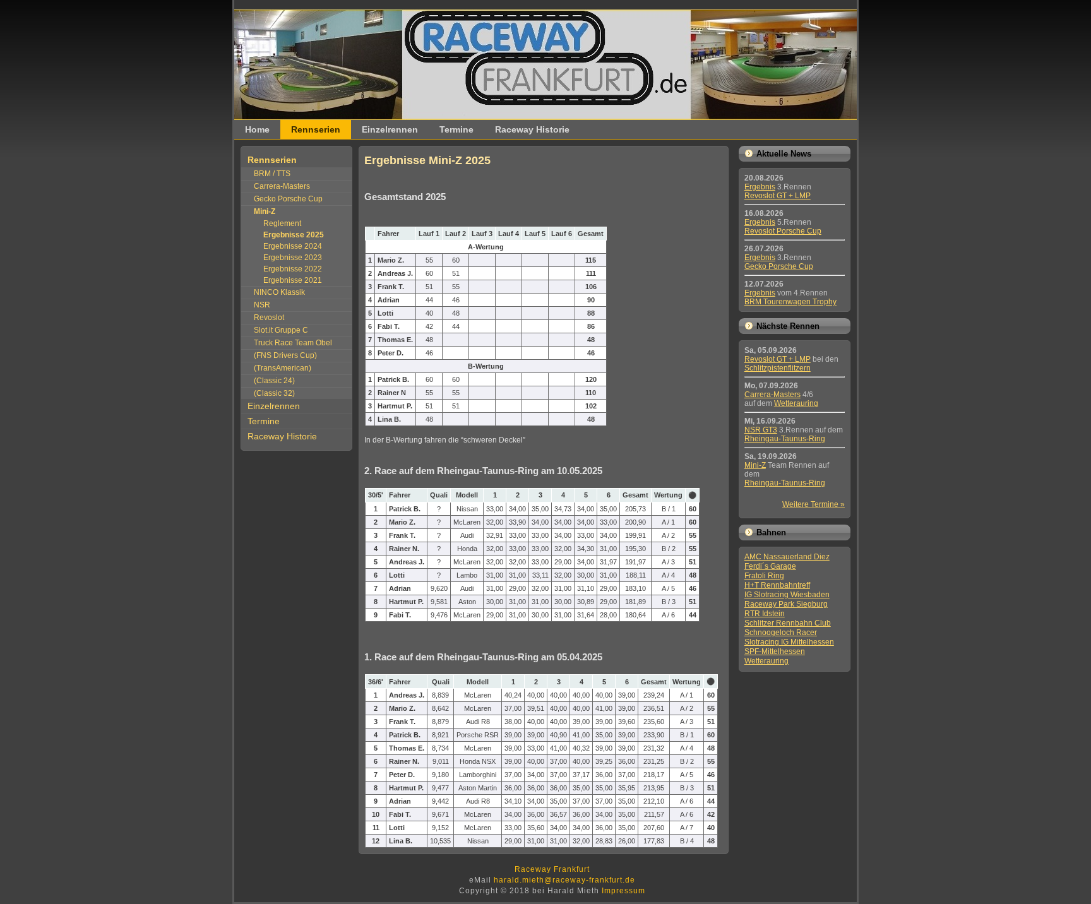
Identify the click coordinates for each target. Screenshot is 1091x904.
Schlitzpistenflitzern (777, 368)
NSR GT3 (760, 429)
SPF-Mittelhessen (774, 651)
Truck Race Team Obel (293, 342)
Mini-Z (755, 465)
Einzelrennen (390, 129)
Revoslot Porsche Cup (782, 231)
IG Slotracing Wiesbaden (787, 594)
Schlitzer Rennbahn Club (787, 623)
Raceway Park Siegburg (786, 604)
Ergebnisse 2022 (292, 269)
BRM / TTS (272, 173)
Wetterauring (796, 403)
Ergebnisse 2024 (292, 246)
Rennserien (315, 129)
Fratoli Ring (764, 575)
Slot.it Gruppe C (281, 330)
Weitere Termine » (813, 504)
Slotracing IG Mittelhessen (789, 642)
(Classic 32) (274, 393)
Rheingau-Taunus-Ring (784, 438)
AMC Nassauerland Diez (787, 556)
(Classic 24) (274, 380)
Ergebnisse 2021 (292, 280)
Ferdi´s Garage (770, 566)
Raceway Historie (532, 129)
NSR (262, 304)
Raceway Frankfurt (552, 869)
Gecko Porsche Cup (288, 198)
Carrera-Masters (282, 186)
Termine (456, 129)
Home (257, 129)
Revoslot (269, 317)
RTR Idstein (764, 613)
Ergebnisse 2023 (292, 257)
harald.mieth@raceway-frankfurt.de (564, 880)
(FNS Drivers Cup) (285, 355)
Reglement (282, 223)
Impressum (623, 890)
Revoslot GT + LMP (777, 195)
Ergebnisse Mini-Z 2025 (427, 160)
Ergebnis (759, 186)
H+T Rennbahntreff (777, 585)
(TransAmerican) (282, 368)
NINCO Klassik (279, 292)
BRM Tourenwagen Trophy (790, 301)
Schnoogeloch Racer (780, 632)
